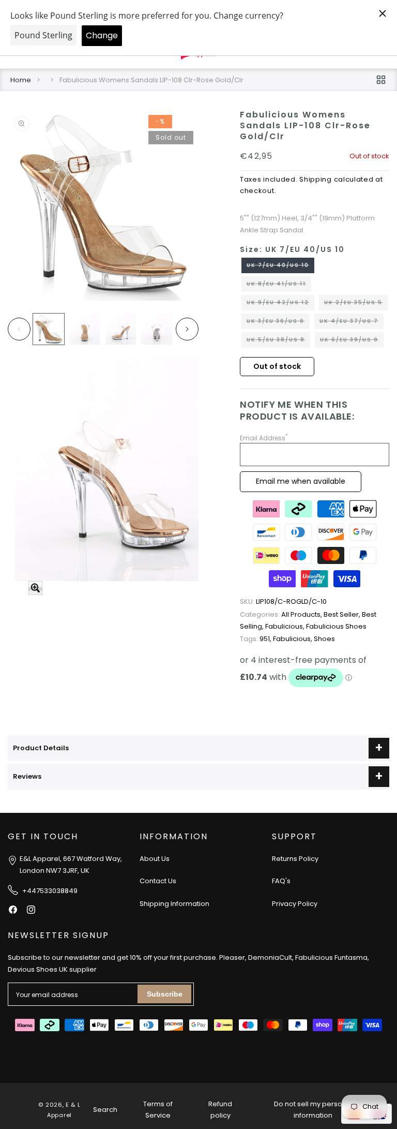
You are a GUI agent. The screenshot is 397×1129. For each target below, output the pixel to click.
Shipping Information (174, 904)
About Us (155, 859)
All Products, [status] (282, 614)
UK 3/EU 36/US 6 (278, 323)
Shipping (315, 179)
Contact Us (158, 881)
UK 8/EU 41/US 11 (279, 285)
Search (105, 1110)
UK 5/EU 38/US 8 (278, 341)
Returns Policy (295, 859)
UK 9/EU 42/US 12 (280, 304)
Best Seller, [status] (343, 614)
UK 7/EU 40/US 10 (280, 267)
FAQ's (281, 881)
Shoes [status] (324, 639)
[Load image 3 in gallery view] (120, 329)
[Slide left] (19, 329)
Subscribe (164, 994)
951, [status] (256, 639)
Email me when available (300, 481)
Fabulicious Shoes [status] (336, 626)
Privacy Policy (294, 904)
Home (20, 80)
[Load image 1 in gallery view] (48, 329)
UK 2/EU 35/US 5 (356, 304)
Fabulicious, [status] (285, 626)
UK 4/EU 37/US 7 (351, 323)
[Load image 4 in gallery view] (156, 329)
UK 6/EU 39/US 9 (352, 341)
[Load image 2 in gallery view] (84, 329)
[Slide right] (187, 329)
